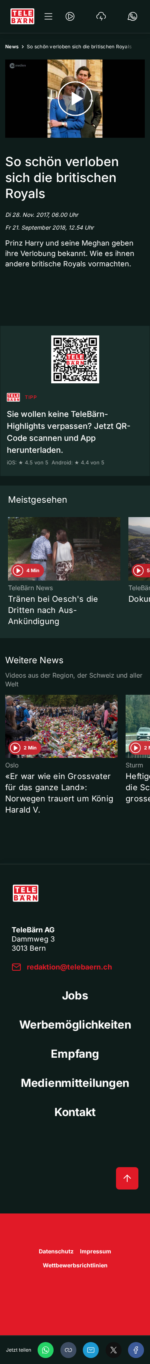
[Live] (70, 16)
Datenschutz (56, 1251)
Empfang (75, 1054)
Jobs (75, 995)
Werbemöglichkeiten (75, 1024)
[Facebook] (136, 1350)
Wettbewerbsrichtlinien (75, 1265)
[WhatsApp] (46, 1350)
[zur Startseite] (22, 16)
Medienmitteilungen (75, 1083)
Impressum (95, 1251)
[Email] (91, 1350)
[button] (68, 1350)
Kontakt (75, 1112)
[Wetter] (101, 16)
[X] (114, 1350)
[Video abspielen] (75, 98)
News (12, 47)
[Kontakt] (132, 16)
